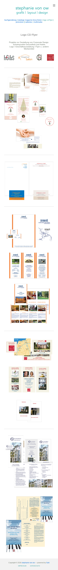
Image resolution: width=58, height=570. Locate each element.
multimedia (38, 22)
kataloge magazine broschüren (30, 20)
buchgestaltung (10, 20)
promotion (19, 22)
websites (28, 22)
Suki (48, 562)
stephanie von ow (28, 562)
